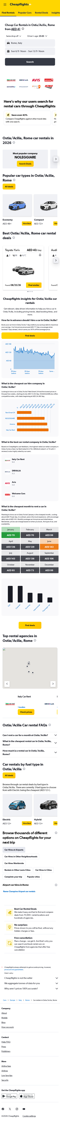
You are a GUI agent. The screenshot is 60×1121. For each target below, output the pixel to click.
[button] (5, 4)
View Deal (27, 223)
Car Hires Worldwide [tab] (14, 863)
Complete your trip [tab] (13, 877)
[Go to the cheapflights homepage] (20, 4)
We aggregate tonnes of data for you (22, 983)
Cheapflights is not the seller (18, 978)
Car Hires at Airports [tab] (14, 850)
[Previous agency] (7, 684)
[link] (25, 164)
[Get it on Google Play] (9, 1096)
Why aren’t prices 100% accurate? (21, 988)
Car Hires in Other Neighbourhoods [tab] (21, 856)
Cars (4, 1000)
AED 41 (15, 29)
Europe (12, 1000)
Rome (27, 1000)
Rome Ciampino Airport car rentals (19, 891)
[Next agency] (53, 684)
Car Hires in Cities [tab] (43, 870)
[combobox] (14, 36)
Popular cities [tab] (33, 877)
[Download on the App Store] (27, 1096)
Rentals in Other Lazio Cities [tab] (17, 870)
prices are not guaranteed (13, 970)
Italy (20, 1000)
